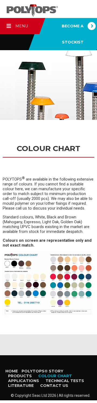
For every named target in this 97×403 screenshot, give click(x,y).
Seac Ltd (39, 395)
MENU (21, 26)
